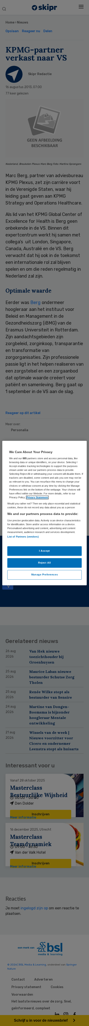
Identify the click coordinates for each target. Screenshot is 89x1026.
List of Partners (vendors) (23, 536)
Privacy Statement (37, 497)
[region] (44, 513)
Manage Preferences (44, 574)
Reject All (44, 562)
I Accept (44, 550)
